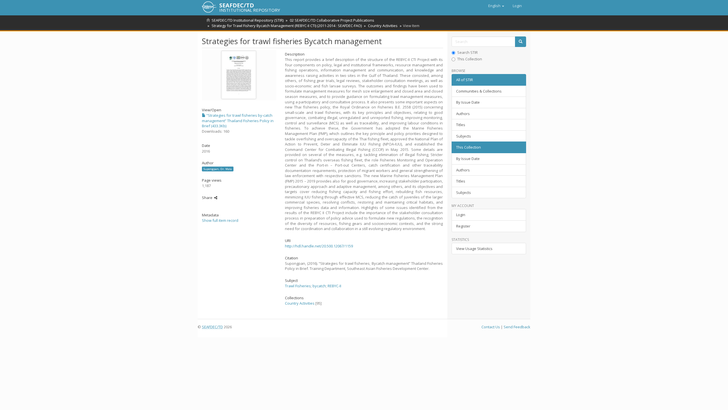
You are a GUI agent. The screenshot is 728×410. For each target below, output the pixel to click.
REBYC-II (334, 285)
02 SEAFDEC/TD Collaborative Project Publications (332, 20)
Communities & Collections (479, 91)
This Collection (469, 59)
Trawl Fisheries (298, 285)
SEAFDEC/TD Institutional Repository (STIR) (248, 20)
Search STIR (467, 52)
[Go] (520, 41)
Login (460, 214)
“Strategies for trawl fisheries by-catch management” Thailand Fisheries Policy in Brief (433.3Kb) (238, 120)
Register (463, 226)
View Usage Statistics (474, 248)
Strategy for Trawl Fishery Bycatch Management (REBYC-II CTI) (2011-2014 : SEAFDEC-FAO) (287, 25)
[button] (496, 5)
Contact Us (490, 326)
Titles (460, 124)
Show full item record (220, 220)
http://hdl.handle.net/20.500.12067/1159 (319, 246)
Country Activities (383, 25)
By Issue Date (468, 102)
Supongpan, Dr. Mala (218, 169)
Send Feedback (517, 326)
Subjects (463, 136)
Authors (463, 113)
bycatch (319, 285)
